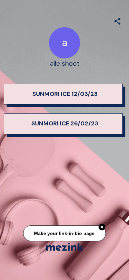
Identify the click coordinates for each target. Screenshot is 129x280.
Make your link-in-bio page (64, 233)
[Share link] (117, 20)
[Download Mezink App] (64, 246)
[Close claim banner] (102, 227)
